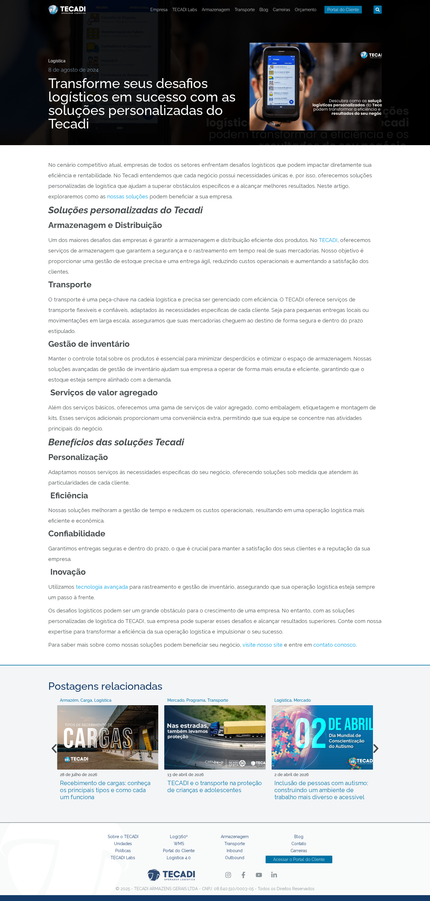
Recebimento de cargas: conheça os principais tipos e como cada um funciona (105, 790)
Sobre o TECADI (123, 836)
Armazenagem (216, 9)
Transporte (245, 9)
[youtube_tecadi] (261, 875)
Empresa (159, 9)
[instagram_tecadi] (230, 875)
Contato (298, 843)
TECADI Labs (184, 9)
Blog (263, 9)
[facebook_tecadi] (246, 875)
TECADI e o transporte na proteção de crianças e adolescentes (214, 787)
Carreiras (281, 9)
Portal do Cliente (179, 850)
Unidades (123, 843)
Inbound (234, 850)
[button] (378, 10)
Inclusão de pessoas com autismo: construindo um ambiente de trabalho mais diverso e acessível (321, 790)
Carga (86, 700)
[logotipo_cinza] (171, 875)
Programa (195, 700)
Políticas (123, 850)
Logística (57, 61)
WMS (179, 843)
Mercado (175, 700)
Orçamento (305, 9)
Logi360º (179, 836)
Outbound (234, 857)
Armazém (69, 700)
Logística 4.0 (179, 857)
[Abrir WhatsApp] (415, 886)
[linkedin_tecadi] (276, 875)
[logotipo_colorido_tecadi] (66, 9)
